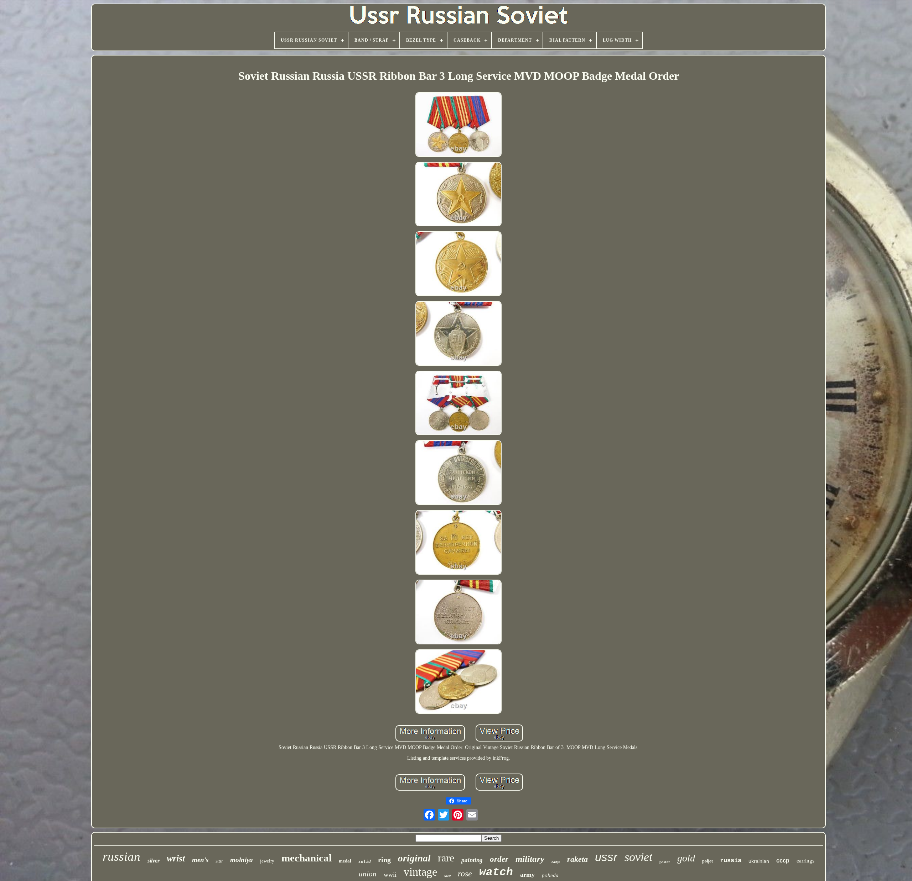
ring (384, 860)
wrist (176, 858)
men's (200, 860)
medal (345, 861)
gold (686, 858)
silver (153, 861)
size (447, 875)
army (527, 874)
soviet (638, 857)
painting (472, 860)
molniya (241, 860)
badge (555, 862)
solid (364, 861)
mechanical (306, 858)
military (529, 859)
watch (496, 872)
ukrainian (758, 861)
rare (446, 858)
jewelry (267, 861)
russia (730, 860)
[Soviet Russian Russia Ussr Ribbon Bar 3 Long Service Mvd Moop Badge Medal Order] (458, 125)
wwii (390, 874)
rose (465, 873)
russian (121, 857)
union (368, 874)
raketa (577, 859)
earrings (805, 861)
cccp (782, 861)
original (414, 858)
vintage (420, 871)
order (499, 859)
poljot (707, 861)
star (219, 861)
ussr (606, 857)
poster (664, 862)
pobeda (550, 875)
